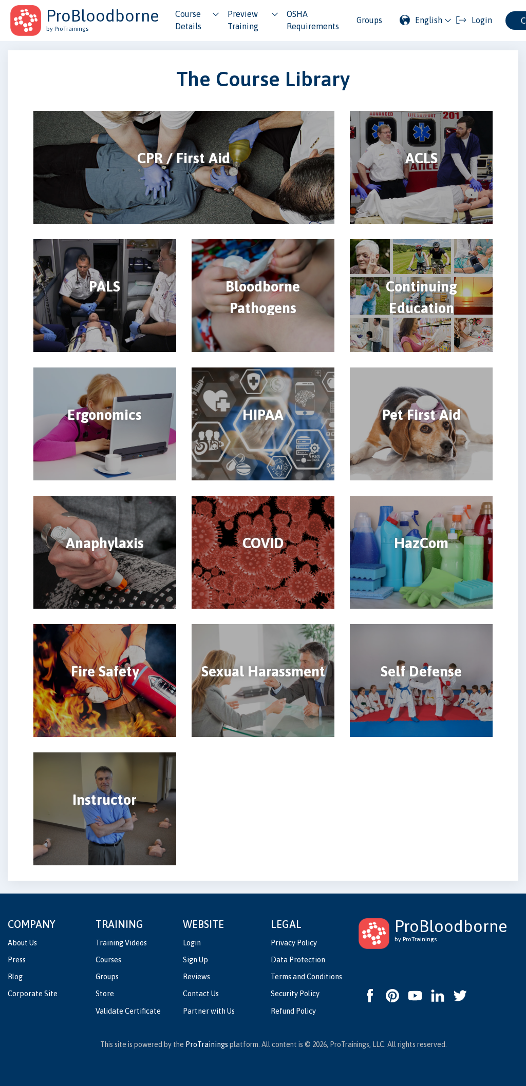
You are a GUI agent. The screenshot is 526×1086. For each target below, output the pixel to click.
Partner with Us (209, 1011)
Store (105, 994)
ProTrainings (206, 1044)
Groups (369, 20)
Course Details (188, 20)
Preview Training (243, 20)
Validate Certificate (128, 1011)
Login (192, 943)
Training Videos (121, 943)
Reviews (196, 977)
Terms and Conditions (306, 977)
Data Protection (298, 960)
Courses (108, 960)
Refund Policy (293, 1011)
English (428, 20)
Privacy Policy (294, 943)
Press (17, 960)
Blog (15, 977)
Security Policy (295, 994)
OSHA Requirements (313, 20)
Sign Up (195, 960)
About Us (22, 943)
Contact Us (201, 994)
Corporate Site (33, 994)
